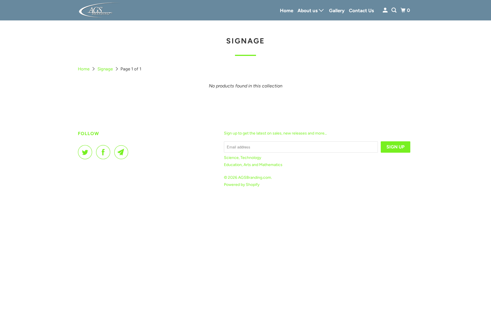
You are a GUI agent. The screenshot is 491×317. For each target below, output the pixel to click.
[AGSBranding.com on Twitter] (86, 152)
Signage (105, 69)
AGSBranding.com (254, 177)
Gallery (337, 10)
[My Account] (386, 10)
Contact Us (361, 10)
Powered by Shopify (241, 184)
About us (308, 10)
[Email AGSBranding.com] (122, 152)
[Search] (394, 10)
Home (286, 10)
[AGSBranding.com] (103, 10)
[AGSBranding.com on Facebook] (104, 152)
